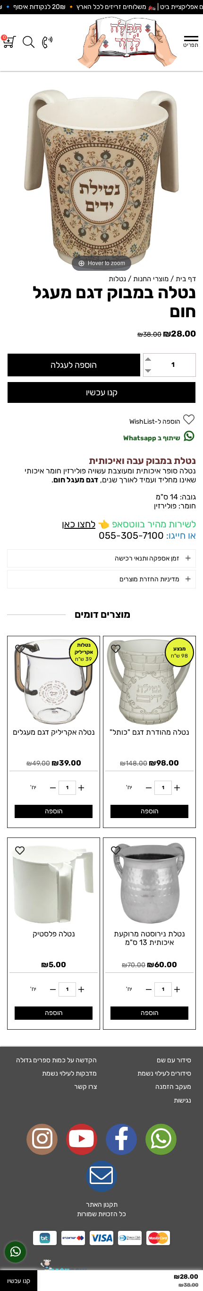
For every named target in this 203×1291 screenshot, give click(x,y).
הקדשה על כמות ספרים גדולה (56, 1060)
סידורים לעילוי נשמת (164, 1073)
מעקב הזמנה (173, 1087)
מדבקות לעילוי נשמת (69, 1073)
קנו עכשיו (102, 392)
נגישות (182, 1100)
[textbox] (101, 1209)
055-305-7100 (131, 535)
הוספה (150, 811)
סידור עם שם (174, 1060)
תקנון (110, 1205)
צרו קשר (85, 1087)
